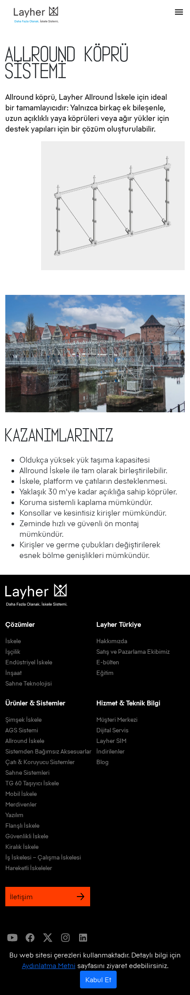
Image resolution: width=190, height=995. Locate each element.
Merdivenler (21, 804)
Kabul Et (98, 979)
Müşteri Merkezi (116, 720)
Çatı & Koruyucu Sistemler (40, 762)
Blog (102, 762)
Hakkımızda (111, 641)
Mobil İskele (21, 794)
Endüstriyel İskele (28, 662)
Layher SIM (111, 741)
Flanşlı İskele (22, 825)
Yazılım (14, 815)
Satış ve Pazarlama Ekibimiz (133, 652)
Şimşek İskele (23, 720)
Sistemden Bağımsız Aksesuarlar (48, 751)
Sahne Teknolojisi (28, 683)
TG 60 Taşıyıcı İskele (32, 783)
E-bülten (107, 662)
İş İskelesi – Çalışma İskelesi (43, 857)
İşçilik (12, 652)
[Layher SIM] (33, 14)
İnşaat (13, 673)
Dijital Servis (112, 730)
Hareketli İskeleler (28, 868)
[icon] (12, 938)
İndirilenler (110, 751)
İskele (13, 641)
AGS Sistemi (21, 730)
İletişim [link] (21, 896)
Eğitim (105, 673)
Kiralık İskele (21, 847)
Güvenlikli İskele (26, 836)
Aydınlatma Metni (49, 965)
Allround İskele (24, 741)
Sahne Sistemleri (27, 772)
